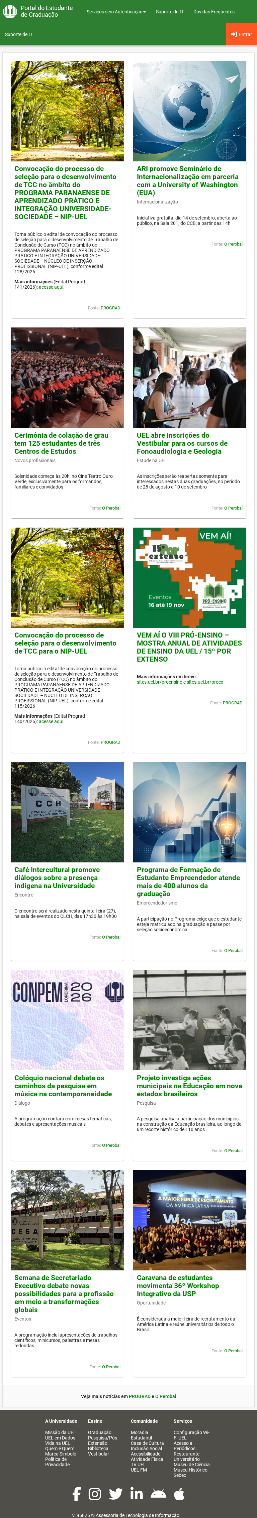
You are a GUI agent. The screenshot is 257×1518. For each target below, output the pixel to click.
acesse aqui (51, 287)
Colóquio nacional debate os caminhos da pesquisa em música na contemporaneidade (63, 1086)
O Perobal (233, 244)
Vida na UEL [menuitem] (57, 1443)
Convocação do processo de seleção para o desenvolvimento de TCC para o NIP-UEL (65, 643)
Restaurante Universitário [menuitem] (187, 1456)
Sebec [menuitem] (180, 1475)
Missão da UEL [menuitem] (60, 1432)
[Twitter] (116, 1497)
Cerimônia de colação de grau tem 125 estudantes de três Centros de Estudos (61, 443)
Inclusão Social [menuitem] (146, 1448)
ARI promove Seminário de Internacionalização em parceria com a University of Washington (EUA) (188, 181)
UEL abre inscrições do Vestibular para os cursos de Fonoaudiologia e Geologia (182, 443)
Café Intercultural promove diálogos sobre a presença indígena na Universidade (57, 878)
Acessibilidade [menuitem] (145, 1454)
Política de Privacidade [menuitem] (57, 1462)
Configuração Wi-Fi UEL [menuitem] (191, 1435)
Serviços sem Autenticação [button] (115, 11)
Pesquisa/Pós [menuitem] (102, 1437)
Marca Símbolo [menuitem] (60, 1454)
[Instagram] (95, 1497)
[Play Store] (159, 1497)
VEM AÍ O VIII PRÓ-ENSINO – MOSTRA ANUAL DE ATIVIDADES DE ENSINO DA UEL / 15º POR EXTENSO (189, 647)
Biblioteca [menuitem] (98, 1448)
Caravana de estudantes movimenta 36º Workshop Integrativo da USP (178, 1286)
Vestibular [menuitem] (98, 1454)
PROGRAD (110, 307)
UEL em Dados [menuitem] (60, 1437)
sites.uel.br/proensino (159, 682)
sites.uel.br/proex (205, 682)
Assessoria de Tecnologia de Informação (137, 1515)
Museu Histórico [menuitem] (190, 1470)
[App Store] (179, 1497)
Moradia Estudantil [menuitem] (141, 1435)
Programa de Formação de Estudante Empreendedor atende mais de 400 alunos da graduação (188, 882)
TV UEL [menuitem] (138, 1464)
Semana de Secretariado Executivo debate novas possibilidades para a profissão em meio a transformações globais (64, 1294)
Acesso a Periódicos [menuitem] (184, 1445)
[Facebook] (77, 1497)
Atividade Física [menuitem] (147, 1459)
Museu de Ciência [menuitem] (192, 1464)
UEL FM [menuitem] (139, 1470)
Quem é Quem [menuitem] (59, 1448)
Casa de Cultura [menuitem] (147, 1443)
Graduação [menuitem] (99, 1432)
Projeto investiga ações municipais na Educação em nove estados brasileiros (189, 1086)
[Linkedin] (137, 1497)
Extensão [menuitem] (97, 1443)
